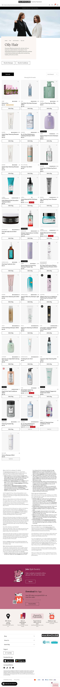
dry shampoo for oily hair (48, 519)
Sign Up (30, 581)
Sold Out (30, 429)
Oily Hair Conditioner (23, 63)
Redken (37, 477)
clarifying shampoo (14, 480)
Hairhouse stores (45, 543)
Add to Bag (10, 108)
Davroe (24, 485)
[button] (8, 74)
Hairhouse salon (49, 527)
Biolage (34, 516)
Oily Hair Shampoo (8, 63)
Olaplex (23, 480)
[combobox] (52, 74)
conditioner (42, 474)
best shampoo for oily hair (10, 471)
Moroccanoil (54, 502)
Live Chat (9, 653)
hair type (22, 551)
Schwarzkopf (20, 486)
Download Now (32, 603)
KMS (34, 478)
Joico (5, 482)
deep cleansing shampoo (17, 485)
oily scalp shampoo (51, 488)
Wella (35, 483)
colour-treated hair (18, 483)
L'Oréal (34, 512)
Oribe (23, 475)
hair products (50, 528)
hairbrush (17, 512)
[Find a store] (49, 5)
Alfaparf (52, 540)
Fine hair (18, 554)
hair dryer (21, 509)
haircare (8, 541)
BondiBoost (49, 500)
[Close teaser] (52, 682)
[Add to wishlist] (18, 82)
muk (8, 477)
